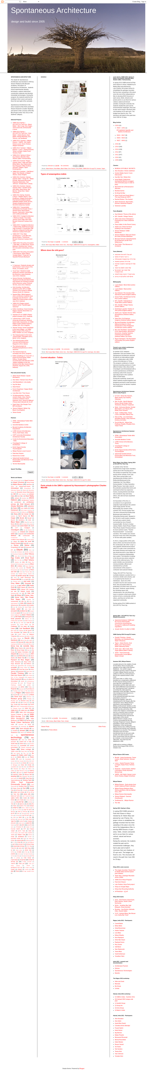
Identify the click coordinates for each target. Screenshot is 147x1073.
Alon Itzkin (118, 1021)
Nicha (21, 656)
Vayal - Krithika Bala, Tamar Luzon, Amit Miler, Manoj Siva (124, 413)
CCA (32, 526)
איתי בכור (16, 794)
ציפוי (22, 856)
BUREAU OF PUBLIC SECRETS (125, 168)
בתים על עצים (28, 809)
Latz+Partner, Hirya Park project (125, 884)
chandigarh (15, 530)
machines (21, 636)
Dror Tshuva (71, 168)
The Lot (25, 753)
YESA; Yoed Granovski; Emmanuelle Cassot (22, 783)
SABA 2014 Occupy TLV (22, 715)
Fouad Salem (119, 1028)
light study (14, 630)
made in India (30, 636)
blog (25, 522)
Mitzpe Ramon (19, 648)
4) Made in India (120, 1010)
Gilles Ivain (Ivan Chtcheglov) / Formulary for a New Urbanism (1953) (124, 220)
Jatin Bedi (28, 609)
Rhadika (29, 698)
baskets (13, 516)
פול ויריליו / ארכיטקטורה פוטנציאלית (125, 259)
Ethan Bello (118, 926)
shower (99, 168)
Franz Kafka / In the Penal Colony (125, 224)
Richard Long (25, 700)
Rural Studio (24, 704)
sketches (29, 732)
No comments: (65, 165)
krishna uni (28, 618)
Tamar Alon (118, 1051)
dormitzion (19, 552)
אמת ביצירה (29, 800)
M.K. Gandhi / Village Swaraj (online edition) (124, 305)
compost (22, 532)
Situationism (14, 732)
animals (17, 498)
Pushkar (15, 690)
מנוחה (12, 836)
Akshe (24, 490)
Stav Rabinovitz (120, 949)
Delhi (24, 543)
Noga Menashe (15, 663)
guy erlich (22, 585)
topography (28, 759)
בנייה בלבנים (23, 805)
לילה (24, 829)
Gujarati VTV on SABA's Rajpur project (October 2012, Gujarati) (22, 315)
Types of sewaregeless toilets (53, 174)
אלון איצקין (27, 794)
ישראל (12, 825)
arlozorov (31, 506)
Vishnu (30, 768)
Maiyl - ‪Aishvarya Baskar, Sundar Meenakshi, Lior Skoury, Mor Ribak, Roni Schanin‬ (125, 408)
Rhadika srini (14, 700)
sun (27, 743)
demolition (31, 543)
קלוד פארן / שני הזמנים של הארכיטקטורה (122, 271)
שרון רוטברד (28, 867)
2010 (117, 157)
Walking (32, 770)
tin (13, 757)
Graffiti (32, 579)
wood (20, 778)
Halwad (13, 589)
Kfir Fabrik (18, 616)
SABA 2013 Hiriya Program (123, 880)
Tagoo (103, 168)
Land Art (28, 622)
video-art (31, 766)
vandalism (13, 766)
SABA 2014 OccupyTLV (89, 168)
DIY (12, 550)
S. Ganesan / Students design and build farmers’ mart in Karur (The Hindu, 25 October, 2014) (23, 267)
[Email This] (74, 166)
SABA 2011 (28, 708)
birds (29, 520)
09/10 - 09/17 (121, 135)
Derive (16, 545)
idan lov (23, 601)
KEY (12, 616)
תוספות (20, 869)
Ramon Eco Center (19, 456)
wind (31, 776)
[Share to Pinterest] (83, 166)
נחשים (27, 840)
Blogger (81, 1068)
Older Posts (102, 726)
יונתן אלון (13, 823)
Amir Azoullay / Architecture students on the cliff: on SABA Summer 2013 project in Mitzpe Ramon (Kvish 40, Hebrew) (22, 289)
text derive (17, 753)
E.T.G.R (22, 556)
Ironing (20, 607)
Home (74, 726)
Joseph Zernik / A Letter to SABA (125, 629)
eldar (23, 562)
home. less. (63, 244)
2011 (117, 154)
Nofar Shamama (16, 661)
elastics (17, 562)
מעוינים (29, 836)
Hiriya (19, 595)
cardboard (14, 526)
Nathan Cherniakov (23, 652)
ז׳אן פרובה (20, 819)
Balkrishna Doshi (15, 512)
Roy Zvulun (14, 704)
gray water (27, 581)
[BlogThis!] (76, 166)
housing (29, 599)
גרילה (12, 815)
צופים (17, 856)
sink (30, 730)
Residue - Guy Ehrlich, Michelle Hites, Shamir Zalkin (124, 910)
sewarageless (91, 244)
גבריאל (13, 811)
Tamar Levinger (26, 749)
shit (95, 352)
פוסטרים (19, 852)
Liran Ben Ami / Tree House (21, 393)
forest (21, 571)
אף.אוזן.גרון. (20, 802)
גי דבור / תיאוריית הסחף (122, 257)
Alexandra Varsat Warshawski (25, 492)
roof (19, 702)
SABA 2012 (14, 710)
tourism (13, 761)
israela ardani (16, 609)
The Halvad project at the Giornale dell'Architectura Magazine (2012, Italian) (20, 342)
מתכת (12, 840)
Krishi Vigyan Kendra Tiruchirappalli (19, 448)
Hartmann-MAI (14, 593)
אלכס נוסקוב (15, 798)
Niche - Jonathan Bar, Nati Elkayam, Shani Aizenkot (123, 906)
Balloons (24, 512)
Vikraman (15, 768)
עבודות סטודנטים (19, 846)
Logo (12, 634)
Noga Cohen (27, 661)
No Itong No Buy (120, 193)
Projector (14, 689)
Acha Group (30, 482)
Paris (62, 721)
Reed (32, 694)
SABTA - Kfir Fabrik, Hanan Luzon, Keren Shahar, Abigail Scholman (125, 775)
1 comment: (65, 241)
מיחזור (12, 834)
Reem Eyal (18, 696)
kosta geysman (16, 618)
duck (16, 556)
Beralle (22, 518)
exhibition (19, 566)
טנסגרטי (29, 821)
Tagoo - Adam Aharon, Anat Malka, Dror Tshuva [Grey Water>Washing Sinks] (123, 644)
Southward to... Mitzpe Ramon (124, 800)
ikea (31, 601)
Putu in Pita (24, 690)
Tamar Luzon (14, 751)
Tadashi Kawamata (26, 747)
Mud (28, 650)
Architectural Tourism (28, 500)
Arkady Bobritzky (17, 506)
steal (23, 739)
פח (31, 852)
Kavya (24, 613)
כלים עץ (30, 825)
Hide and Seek (119, 981)
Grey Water (79, 168)
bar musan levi (26, 514)
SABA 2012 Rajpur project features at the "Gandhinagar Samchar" (22, 305)
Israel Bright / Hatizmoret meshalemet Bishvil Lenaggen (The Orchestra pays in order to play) (124, 182)
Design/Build (14, 547)
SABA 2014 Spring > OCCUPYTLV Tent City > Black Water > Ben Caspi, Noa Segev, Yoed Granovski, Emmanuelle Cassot (22, 126)
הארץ (14, 817)
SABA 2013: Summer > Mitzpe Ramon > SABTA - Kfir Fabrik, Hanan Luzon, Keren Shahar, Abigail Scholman (22, 143)
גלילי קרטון (29, 813)
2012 (117, 152)
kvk (12, 622)
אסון (12, 802)
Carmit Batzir (24, 526)
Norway (13, 665)
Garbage (31, 575)
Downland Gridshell (18, 554)
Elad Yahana (29, 560)
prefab (29, 685)
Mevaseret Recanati (121, 1037)
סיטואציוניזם (31, 842)
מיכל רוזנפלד (21, 834)
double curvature (29, 552)
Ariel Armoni (25, 504)
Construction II (18, 537)
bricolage (24, 524)
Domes (13, 552)
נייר (14, 842)
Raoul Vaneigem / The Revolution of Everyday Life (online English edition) (125, 340)
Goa (22, 579)
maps (30, 640)
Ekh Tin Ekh (18, 560)
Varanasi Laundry (120, 206)
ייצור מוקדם (21, 823)
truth (32, 761)
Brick (18, 524)
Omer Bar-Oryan (120, 940)
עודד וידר (29, 846)
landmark (13, 624)
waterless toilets (17, 774)
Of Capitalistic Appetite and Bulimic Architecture (125, 131)
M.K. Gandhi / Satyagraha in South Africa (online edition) (123, 301)
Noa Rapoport (119, 937)
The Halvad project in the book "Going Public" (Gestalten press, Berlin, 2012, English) (23, 336)
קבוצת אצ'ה (27, 857)
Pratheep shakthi (16, 685)
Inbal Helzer (16, 387)
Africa (12, 486)
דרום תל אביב (25, 815)
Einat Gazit (29, 558)
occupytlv (14, 667)
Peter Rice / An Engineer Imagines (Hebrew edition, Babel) (125, 319)
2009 (117, 160)
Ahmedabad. (27, 488)
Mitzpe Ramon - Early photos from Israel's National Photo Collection (125, 785)
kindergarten (28, 616)
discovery (29, 547)
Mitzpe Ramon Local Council (22, 451)
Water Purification (29, 772)
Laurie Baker (24, 624)
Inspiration (24, 605)
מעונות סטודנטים (15, 838)
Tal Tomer (118, 1047)
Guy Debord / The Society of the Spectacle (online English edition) (125, 293)
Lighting (21, 630)
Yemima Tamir (27, 780)
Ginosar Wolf (15, 579)
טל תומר (13, 821)
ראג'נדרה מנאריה (27, 861)
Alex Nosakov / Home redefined (125, 171)
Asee (15, 508)
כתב (12, 827)
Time (32, 755)
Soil (12, 735)
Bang (15, 514)
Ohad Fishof (23, 667)
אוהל (12, 790)
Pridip (30, 687)
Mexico (30, 644)
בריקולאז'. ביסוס (26, 807)
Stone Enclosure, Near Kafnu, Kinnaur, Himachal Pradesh (124, 202)
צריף (32, 856)
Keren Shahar (26, 615)
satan (12, 724)
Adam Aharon (49, 168)
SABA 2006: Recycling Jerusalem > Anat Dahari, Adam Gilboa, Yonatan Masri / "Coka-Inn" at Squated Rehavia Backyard (23, 254)
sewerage (90, 352)
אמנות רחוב (20, 800)
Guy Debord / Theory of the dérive (125, 214)
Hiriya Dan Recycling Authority (124, 889)
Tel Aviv (31, 751)
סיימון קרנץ (21, 844)
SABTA (21, 720)
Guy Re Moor (17, 384)
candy (30, 524)
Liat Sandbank (24, 628)
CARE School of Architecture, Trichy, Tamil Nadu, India (22, 431)
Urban (22, 765)
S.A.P (32, 704)
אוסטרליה (25, 790)
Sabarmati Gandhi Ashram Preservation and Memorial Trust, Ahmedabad (23, 459)
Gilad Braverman (26, 577)
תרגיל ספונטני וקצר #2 (28, 871)
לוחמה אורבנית (15, 829)
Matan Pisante (119, 1035)
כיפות (17, 825)
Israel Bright (28, 607)
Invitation (31, 605)
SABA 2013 (24, 710)
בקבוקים (31, 805)
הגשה (20, 817)
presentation (14, 687)
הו (25, 817)
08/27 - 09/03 (121, 140)
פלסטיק (13, 854)
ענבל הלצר (27, 848)
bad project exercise (26, 510)
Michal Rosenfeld (120, 1040)
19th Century (49, 721)
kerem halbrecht (15, 615)
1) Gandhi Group (120, 1003)
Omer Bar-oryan (23, 669)
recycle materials (24, 694)
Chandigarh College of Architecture (20, 444)
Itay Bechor (118, 1033)
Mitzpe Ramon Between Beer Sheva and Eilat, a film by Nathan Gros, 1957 (125, 790)
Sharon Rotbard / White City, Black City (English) (21, 409)
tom (26, 757)
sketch (22, 732)
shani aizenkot (24, 728)
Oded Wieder (119, 1042)
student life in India (25, 741)
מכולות (30, 834)
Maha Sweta (17, 638)
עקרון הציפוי (19, 850)
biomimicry (22, 520)
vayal (20, 766)
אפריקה (30, 802)
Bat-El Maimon (22, 516)
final (21, 569)
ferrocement (14, 569)
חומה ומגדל (28, 819)
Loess (25, 632)
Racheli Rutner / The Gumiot (124, 199)
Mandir (27, 638)
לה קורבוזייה (19, 827)
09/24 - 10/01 (121, 128)
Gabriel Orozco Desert (25, 573)
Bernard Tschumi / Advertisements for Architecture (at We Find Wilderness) (125, 240)
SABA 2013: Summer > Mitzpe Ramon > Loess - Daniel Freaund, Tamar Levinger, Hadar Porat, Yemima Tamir (23, 150)
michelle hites (28, 646)
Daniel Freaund (16, 543)
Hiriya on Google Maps (122, 887)
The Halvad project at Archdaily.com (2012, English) (22, 352)
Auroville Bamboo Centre (20, 425)
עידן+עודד (13, 848)
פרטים (19, 854)
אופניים (32, 790)
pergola (30, 677)
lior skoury (29, 630)
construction (26, 535)
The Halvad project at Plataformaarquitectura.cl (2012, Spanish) (23, 347)
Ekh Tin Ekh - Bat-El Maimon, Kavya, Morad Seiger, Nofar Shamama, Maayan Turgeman (124, 403)
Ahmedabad (15, 488)
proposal (21, 689)
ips (14, 607)
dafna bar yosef (25, 541)
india (21, 603)
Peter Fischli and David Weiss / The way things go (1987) (124, 196)
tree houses (20, 761)
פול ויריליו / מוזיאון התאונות (122, 261)
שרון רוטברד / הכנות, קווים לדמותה (125, 274)
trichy (27, 761)
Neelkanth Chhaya (24, 654)
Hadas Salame (21, 587)
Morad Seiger (21, 650)
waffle (12, 770)
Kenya (30, 613)
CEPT (16, 527)
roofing (25, 702)
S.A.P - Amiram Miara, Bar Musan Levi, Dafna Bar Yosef (125, 914)
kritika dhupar (28, 620)
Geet (15, 577)
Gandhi (13, 575)
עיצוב (20, 848)
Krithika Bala (14, 620)
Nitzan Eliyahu (119, 935)
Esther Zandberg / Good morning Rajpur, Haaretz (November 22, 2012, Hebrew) (23, 310)
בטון (28, 804)
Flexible (26, 569)
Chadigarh (27, 527)
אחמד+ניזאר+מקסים (18, 792)
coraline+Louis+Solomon (17, 539)
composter (21, 533)
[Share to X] (78, 166)
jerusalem (14, 611)
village (23, 768)
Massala (20, 642)
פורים (25, 852)
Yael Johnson (119, 1054)
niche (26, 655)
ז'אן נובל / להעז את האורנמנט (123, 254)
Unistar (24, 763)
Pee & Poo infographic (18, 677)
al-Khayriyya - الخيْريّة (121, 891)
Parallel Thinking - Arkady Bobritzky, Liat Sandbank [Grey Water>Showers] (124, 639)
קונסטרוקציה (14, 859)
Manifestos (14, 640)
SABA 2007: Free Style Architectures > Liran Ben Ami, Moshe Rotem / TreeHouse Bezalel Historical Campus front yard (22, 237)
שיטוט (28, 865)
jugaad (18, 613)
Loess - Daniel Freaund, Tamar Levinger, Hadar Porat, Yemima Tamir (124, 764)
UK (19, 763)
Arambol (24, 498)
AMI (14, 494)
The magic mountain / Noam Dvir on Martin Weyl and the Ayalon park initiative (125, 871)
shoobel (15, 730)
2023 (117, 125)
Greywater (28, 583)
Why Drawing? (23, 776)
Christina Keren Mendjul (122, 1025)
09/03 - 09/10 (121, 138)
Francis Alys (28, 571)
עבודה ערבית (30, 844)
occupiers (29, 665)
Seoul (29, 724)
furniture (13, 573)
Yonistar (31, 786)
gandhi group (22, 575)
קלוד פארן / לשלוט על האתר (123, 268)
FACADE (28, 568)
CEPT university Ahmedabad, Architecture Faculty (22, 436)
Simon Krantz (17, 412)
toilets (97, 244)
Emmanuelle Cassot (22, 564)
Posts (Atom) (53, 730)
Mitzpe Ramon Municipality (123, 794)
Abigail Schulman (18, 482)
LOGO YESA (22, 634)
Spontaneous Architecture (53, 10)
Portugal (29, 683)
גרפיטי (17, 815)
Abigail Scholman (29, 480)
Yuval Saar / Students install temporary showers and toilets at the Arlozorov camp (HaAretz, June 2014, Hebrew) (23, 273)
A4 (21, 480)
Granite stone (17, 581)
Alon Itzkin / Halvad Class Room (23, 380)
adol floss (29, 484)
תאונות (13, 869)
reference (28, 696)
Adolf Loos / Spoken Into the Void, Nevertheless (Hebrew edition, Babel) (125, 314)
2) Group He (119, 1005)
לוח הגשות (29, 827)
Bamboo (31, 512)
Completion (14, 531)
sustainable (23, 745)
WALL (14, 772)
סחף (24, 842)
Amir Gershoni (23, 494)
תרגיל (17, 871)
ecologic (29, 556)
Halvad (30, 587)
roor (30, 702)
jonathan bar (23, 611)
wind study (14, 778)
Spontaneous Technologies (123, 970)
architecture (17, 502)
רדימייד (13, 863)
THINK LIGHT (23, 755)
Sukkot (22, 743)
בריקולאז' (15, 807)
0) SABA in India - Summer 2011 (125, 997)
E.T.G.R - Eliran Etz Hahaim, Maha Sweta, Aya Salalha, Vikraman (123, 397)
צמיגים (27, 856)
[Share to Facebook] (80, 166)
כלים (23, 825)
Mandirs (117, 973)
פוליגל (12, 852)
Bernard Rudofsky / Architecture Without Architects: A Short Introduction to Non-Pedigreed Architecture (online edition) (124, 325)
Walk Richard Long (22, 770)
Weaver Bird (28, 774)
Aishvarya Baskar (15, 490)
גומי (23, 813)
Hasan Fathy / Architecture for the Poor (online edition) (125, 297)
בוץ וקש (22, 804)
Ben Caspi (49, 244)
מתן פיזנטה (20, 840)
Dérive (27, 545)
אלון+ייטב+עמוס (15, 796)
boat (30, 522)
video (25, 766)
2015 (117, 144)
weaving (13, 776)
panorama (21, 671)
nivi (28, 657)
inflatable (29, 603)
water (20, 772)
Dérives (117, 968)
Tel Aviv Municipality (19, 464)
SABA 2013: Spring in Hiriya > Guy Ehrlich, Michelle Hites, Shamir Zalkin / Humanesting (22, 156)
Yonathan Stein (22, 786)
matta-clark (28, 642)
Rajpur (18, 693)
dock (30, 550)
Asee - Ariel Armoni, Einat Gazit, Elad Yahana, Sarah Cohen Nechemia (124, 901)
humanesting (14, 601)
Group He (13, 585)
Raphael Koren (29, 692)
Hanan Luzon (25, 591)
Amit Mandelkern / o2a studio (22, 382)
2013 (117, 149)
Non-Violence (27, 663)
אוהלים (18, 790)
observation (21, 665)
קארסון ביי (17, 857)
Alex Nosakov (119, 1018)
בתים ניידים (18, 809)
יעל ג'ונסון (29, 823)
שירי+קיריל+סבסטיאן (16, 867)
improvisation (14, 603)
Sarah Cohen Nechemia (20, 722)
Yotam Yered (16, 788)
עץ (11, 850)
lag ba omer (19, 622)
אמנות (25, 798)
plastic (22, 681)
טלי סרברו (22, 821)
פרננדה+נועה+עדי (27, 854)
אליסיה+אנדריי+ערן (27, 796)
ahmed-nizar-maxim (24, 486)
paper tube (29, 671)
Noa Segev (70, 244)
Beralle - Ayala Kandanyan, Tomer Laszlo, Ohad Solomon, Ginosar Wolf (125, 759)
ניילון (32, 840)
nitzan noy (21, 658)
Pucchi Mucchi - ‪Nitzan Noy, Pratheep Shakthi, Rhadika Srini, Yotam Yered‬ (125, 424)
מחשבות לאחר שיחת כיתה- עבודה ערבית (21, 832)
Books (12, 524)
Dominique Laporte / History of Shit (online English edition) (124, 309)
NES (32, 654)
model (27, 648)
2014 (117, 146)
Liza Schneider (15, 632)
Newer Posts (45, 726)
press (22, 687)
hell (23, 593)
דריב (33, 815)
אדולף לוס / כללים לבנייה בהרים (124, 276)
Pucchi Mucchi (30, 689)
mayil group (14, 644)
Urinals (67, 721)
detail (22, 547)
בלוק (32, 804)
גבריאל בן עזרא (22, 811)
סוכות (18, 842)
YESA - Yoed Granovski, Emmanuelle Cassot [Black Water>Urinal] (123, 654)
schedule (21, 724)
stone (29, 739)
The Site (117, 803)
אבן (31, 788)
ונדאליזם (13, 819)
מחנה (29, 831)
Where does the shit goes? (52, 250)
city (24, 530)
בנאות (14, 805)
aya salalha (24, 508)
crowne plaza (30, 539)
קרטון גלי (22, 860)
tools (20, 759)
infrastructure (14, 605)
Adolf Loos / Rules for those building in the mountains (123, 227)
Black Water (64, 168)
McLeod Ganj (22, 644)
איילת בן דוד (30, 792)
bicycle (13, 520)
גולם (18, 813)
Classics (30, 530)
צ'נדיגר (12, 856)
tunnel (14, 763)
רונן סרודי (21, 863)
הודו (30, 817)
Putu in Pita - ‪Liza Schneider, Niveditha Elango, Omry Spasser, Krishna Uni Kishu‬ (125, 418)
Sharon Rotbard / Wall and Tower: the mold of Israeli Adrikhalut (125, 235)
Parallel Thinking (17, 673)
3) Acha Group (119, 1008)
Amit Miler (20, 496)
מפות (24, 838)
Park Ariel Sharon (18, 453)
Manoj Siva (24, 640)
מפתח (30, 838)
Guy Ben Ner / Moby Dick (122, 177)
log (31, 632)
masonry (13, 642)
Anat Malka (57, 168)
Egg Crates (15, 558)
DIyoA (20, 549)
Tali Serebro (118, 1049)
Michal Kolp (15, 646)
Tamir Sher (24, 751)
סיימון (14, 844)
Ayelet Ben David (120, 1023)
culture (15, 541)
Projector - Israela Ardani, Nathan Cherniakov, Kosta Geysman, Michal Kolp (125, 770)
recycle (15, 694)
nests (15, 655)
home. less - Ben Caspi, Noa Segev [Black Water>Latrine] (124, 649)
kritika (21, 620)
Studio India (14, 743)
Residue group (16, 699)
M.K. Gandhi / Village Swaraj (124, 216)
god (27, 579)
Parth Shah (29, 675)
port (22, 683)
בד (16, 804)
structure (13, 741)
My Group (118, 986)
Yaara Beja (29, 778)
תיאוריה (27, 869)
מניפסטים (21, 836)
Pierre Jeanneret (16, 679)
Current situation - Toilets (52, 357)
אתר (12, 804)
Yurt (24, 788)
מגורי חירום (21, 831)
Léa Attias (24, 626)
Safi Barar (29, 720)
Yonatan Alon (119, 1056)
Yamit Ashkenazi (15, 780)
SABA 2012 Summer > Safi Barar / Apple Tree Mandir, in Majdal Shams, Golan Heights (23, 173)
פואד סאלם (28, 850)
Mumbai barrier (119, 191)
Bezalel (29, 518)
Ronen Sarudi (119, 1044)
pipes (25, 679)
